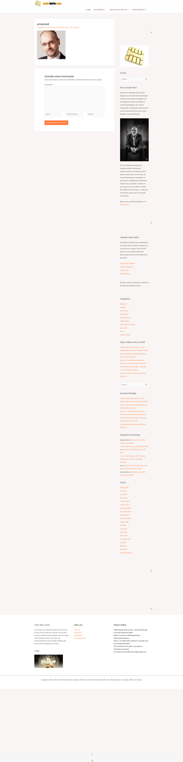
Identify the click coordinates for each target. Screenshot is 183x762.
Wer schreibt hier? (80, 638)
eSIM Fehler (124, 311)
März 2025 (123, 535)
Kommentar (49, 85)
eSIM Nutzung (125, 317)
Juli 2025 (123, 525)
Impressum (77, 632)
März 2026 (123, 498)
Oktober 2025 (124, 515)
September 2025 (125, 518)
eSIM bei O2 (124, 270)
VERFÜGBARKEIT (138, 9)
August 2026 (124, 487)
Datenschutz (78, 635)
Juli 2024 (123, 542)
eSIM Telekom (125, 321)
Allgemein (123, 304)
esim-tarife (123, 328)
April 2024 (123, 549)
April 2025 (123, 532)
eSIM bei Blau (125, 274)
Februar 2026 (124, 501)
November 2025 (125, 511)
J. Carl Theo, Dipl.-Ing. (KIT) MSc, (131, 456)
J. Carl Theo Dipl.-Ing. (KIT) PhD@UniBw (134, 446)
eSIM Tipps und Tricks (127, 324)
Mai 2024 (123, 546)
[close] (92, 754)
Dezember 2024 (125, 539)
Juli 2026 (123, 491)
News (122, 331)
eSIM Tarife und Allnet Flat (118, 9)
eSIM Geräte (124, 314)
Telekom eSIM (125, 335)
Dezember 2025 (125, 508)
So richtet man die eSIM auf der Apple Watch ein (130, 652)
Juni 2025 (123, 529)
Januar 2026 (124, 505)
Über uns (77, 630)
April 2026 (123, 494)
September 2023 (125, 553)
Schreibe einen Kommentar (46, 27)
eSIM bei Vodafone (126, 267)
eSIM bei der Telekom (127, 263)
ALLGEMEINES (99, 9)
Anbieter (123, 307)
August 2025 (124, 522)
